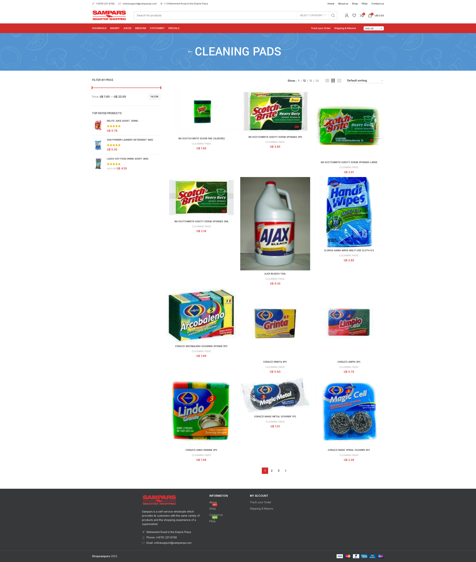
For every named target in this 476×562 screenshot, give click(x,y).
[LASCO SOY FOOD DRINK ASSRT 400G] (98, 163)
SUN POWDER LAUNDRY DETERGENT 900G (130, 140)
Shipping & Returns (261, 508)
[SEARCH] (333, 15)
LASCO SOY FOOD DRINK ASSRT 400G (127, 158)
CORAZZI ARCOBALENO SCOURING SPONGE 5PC (201, 346)
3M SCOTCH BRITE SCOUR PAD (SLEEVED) (201, 138)
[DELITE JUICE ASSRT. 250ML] (98, 125)
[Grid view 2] (327, 80)
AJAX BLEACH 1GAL (275, 273)
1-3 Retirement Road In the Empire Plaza (186, 3)
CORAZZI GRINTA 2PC (275, 362)
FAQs (213, 520)
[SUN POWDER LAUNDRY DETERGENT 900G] (98, 144)
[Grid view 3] (333, 80)
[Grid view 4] (339, 80)
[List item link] (171, 537)
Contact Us (216, 514)
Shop (213, 507)
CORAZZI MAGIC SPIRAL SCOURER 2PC (349, 450)
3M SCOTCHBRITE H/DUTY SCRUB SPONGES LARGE (349, 162)
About (213, 502)
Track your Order (260, 502)
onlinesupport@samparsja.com (140, 3)
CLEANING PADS (201, 143)
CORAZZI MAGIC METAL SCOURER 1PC (275, 416)
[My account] (346, 15)
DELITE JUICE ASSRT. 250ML (122, 121)
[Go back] (190, 52)
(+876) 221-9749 (105, 3)
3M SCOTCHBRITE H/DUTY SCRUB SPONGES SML (201, 221)
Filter (154, 96)
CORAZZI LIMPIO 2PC (349, 362)
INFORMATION (218, 495)
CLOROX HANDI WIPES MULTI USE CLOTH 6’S (349, 250)
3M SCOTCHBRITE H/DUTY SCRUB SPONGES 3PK (275, 137)
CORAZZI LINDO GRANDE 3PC (201, 450)
